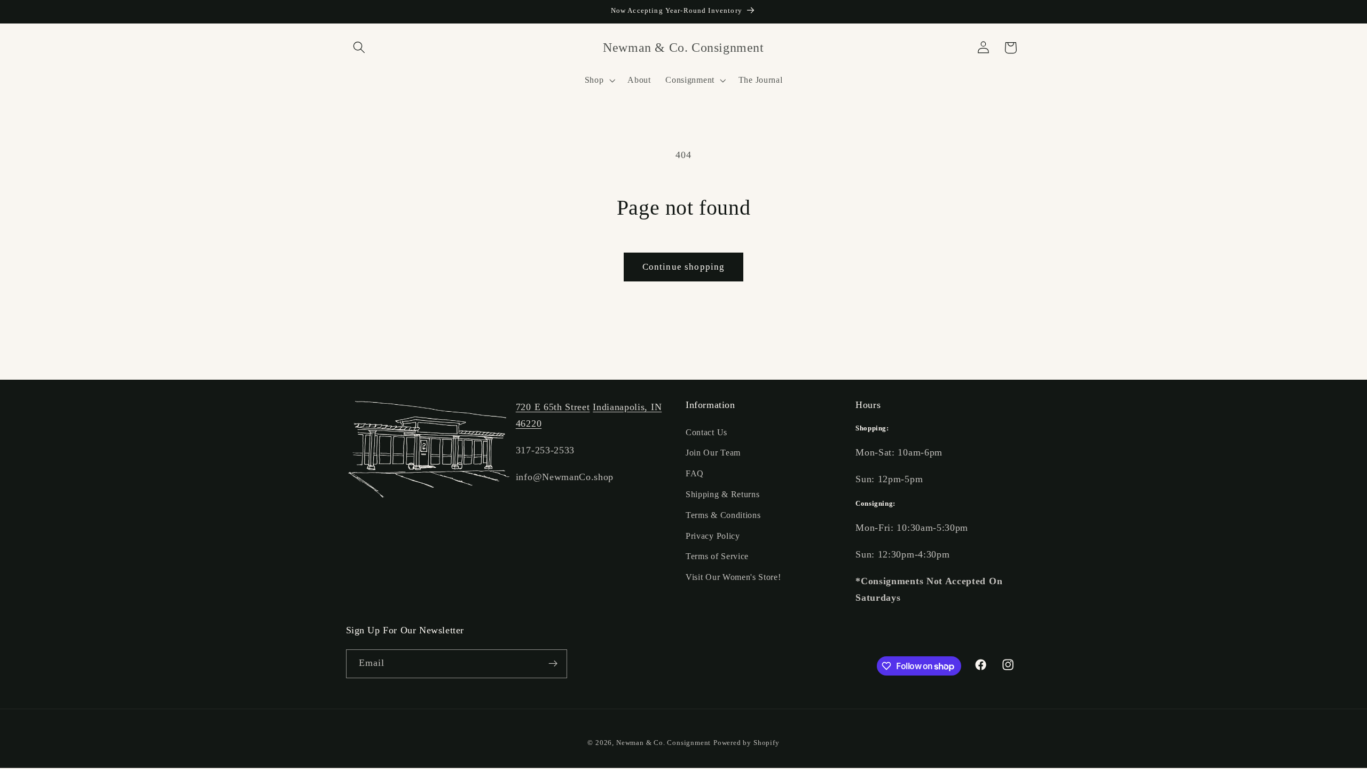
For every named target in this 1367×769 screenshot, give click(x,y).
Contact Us (706, 432)
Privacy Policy (713, 535)
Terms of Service (717, 556)
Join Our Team (713, 452)
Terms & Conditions (723, 515)
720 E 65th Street (553, 407)
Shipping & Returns (722, 494)
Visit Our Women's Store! (733, 577)
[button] (359, 47)
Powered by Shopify (746, 743)
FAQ (695, 473)
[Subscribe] (553, 663)
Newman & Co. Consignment (663, 743)
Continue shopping (683, 267)
